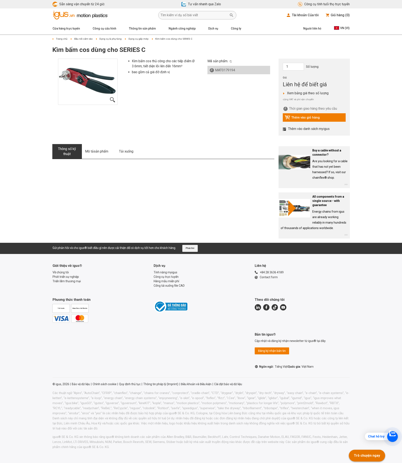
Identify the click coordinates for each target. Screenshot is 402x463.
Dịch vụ (213, 28)
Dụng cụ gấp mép (139, 39)
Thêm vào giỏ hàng (302, 118)
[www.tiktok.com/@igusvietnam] (275, 307)
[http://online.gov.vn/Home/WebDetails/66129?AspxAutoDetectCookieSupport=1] (170, 306)
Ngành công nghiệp (182, 28)
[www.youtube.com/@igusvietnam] (283, 307)
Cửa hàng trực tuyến (66, 28)
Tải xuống (126, 151)
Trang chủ (61, 39)
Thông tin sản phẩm (142, 28)
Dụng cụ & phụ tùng (110, 39)
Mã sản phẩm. (217, 61)
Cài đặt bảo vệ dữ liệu (228, 384)
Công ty (236, 28)
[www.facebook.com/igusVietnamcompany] (266, 307)
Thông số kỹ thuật (67, 151)
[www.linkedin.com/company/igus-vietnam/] (258, 307)
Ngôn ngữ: (273, 366)
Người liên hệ (312, 28)
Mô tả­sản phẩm (96, 151)
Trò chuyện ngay (367, 456)
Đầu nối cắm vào (83, 39)
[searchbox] (194, 15)
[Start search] (231, 15)
